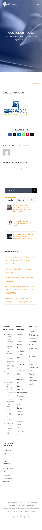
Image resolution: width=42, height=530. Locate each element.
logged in (20, 169)
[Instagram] (13, 517)
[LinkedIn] (19, 134)
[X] (14, 134)
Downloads (7, 450)
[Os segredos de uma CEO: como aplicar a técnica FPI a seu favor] (9, 222)
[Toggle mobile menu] (38, 4)
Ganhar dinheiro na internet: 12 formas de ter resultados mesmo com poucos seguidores (20, 260)
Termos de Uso (24, 502)
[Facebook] (10, 134)
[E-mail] (32, 134)
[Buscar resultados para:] (18, 190)
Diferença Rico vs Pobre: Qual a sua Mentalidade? (21, 386)
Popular (10, 200)
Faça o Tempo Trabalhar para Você (34, 366)
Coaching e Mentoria (33, 343)
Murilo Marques (23, 145)
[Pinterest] (27, 134)
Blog (4, 454)
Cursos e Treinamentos (34, 333)
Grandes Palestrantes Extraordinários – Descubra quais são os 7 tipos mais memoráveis (22, 208)
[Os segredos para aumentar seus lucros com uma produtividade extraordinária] (9, 235)
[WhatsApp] (23, 134)
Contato (9, 420)
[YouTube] (21, 517)
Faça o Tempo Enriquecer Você (33, 379)
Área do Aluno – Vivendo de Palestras (8, 472)
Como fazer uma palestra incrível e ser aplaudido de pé (20, 414)
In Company (33, 348)
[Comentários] (31, 199)
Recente (21, 200)
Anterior (36, 83)
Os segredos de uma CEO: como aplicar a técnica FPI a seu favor (23, 223)
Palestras (32, 338)
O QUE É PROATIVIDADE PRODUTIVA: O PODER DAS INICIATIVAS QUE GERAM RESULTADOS (20, 289)
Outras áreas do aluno (7, 480)
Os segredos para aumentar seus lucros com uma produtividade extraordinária (23, 236)
